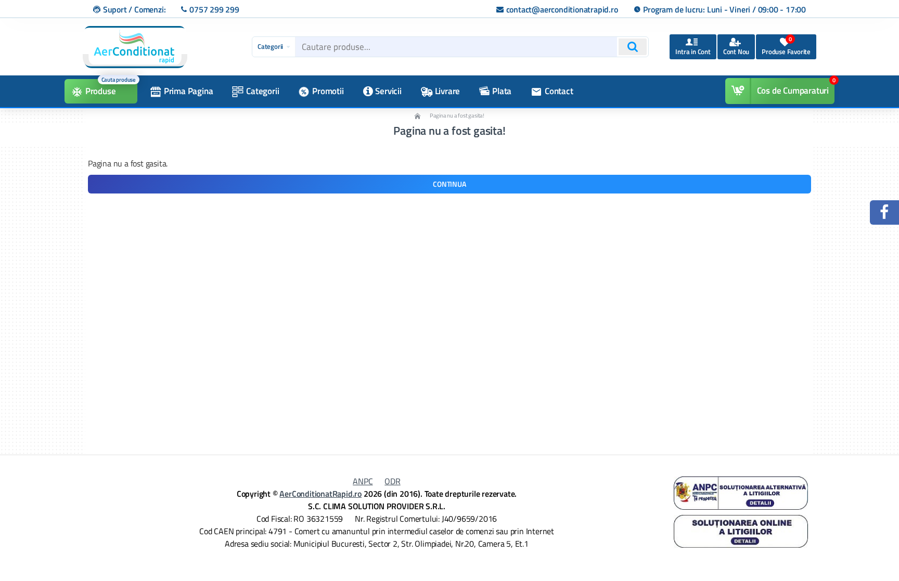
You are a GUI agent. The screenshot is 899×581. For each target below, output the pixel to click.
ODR (392, 481)
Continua (449, 183)
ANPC (363, 481)
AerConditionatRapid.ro (320, 493)
